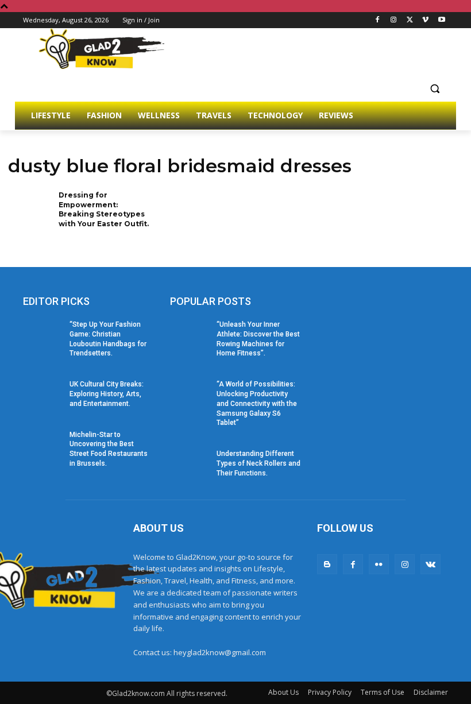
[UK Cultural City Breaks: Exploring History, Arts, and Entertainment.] (42, 393)
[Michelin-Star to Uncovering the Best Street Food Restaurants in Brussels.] (42, 444)
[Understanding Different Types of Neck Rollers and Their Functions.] (189, 463)
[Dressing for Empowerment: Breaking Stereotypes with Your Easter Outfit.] (29, 210)
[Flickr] (379, 564)
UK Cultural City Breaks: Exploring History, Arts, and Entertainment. (107, 394)
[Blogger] (327, 564)
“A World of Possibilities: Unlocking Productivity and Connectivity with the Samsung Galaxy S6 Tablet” (257, 403)
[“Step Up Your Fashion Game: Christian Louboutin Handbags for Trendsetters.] (42, 333)
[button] (434, 88)
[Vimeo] (425, 20)
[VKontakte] (430, 564)
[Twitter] (409, 20)
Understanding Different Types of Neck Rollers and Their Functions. (258, 463)
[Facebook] (377, 20)
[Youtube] (441, 20)
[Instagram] (393, 20)
